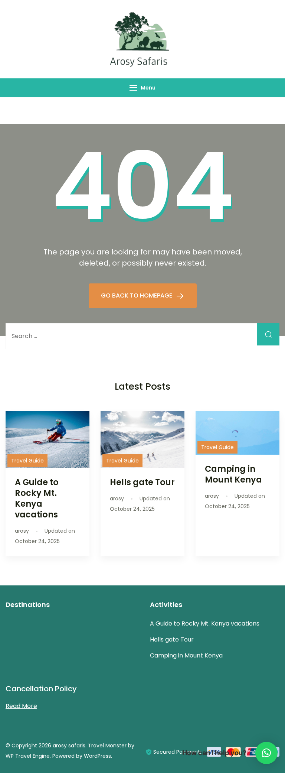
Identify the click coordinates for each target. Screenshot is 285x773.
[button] (266, 753)
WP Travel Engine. (28, 756)
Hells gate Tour (142, 482)
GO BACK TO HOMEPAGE (137, 295)
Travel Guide (27, 460)
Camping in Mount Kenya (233, 474)
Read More (21, 706)
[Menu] (133, 88)
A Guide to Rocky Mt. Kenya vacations (37, 498)
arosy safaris (69, 745)
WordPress (97, 756)
